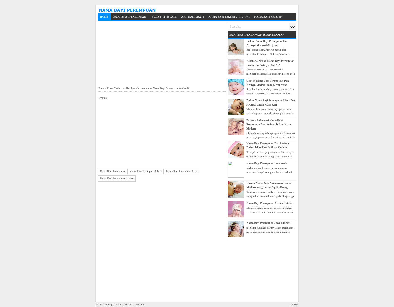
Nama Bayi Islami (164, 16)
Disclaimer (140, 304)
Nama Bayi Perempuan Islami (146, 171)
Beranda (102, 97)
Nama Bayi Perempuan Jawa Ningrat (268, 222)
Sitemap (108, 304)
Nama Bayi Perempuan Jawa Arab (266, 163)
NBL (295, 304)
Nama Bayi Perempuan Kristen (117, 178)
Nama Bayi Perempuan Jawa (229, 16)
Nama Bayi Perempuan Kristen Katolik (269, 203)
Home (104, 16)
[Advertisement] (162, 54)
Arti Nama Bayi (192, 16)
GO (292, 26)
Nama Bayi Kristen (268, 16)
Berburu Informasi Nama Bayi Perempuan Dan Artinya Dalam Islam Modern (268, 124)
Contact (119, 304)
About (99, 304)
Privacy (129, 304)
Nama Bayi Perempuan (129, 16)
